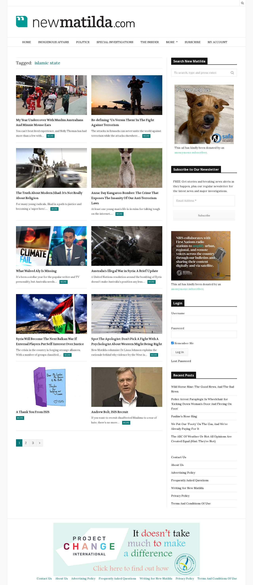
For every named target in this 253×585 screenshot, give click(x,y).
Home (26, 42)
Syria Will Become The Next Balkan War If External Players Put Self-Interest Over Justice (50, 341)
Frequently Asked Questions (190, 480)
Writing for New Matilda (187, 488)
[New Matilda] (75, 22)
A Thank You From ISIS (32, 412)
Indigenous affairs (53, 42)
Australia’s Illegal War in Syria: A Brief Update (124, 271)
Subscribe (192, 42)
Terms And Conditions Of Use (191, 503)
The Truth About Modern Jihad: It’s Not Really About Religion (49, 195)
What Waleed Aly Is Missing (36, 271)
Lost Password (181, 361)
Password (177, 328)
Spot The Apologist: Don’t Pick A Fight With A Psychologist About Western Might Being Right (126, 341)
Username (178, 313)
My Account (217, 42)
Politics (82, 42)
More (50, 135)
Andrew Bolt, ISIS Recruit (109, 412)
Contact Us (178, 457)
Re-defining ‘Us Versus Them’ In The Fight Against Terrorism (122, 122)
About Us (177, 465)
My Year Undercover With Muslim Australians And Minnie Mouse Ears (49, 122)
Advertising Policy (183, 472)
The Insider (150, 42)
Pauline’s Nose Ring (184, 416)
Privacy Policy (180, 496)
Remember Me (184, 343)
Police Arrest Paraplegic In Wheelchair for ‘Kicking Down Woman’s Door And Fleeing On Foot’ (201, 403)
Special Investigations (115, 42)
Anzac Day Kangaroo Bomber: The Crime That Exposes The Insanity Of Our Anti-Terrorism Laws (124, 198)
